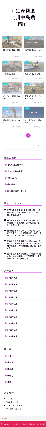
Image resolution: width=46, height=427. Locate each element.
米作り (10, 375)
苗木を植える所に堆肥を (17, 254)
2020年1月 (12, 291)
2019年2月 (12, 336)
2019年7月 (12, 304)
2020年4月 (12, 278)
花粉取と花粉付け (15, 165)
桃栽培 (10, 369)
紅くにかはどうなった (17, 191)
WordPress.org (13, 409)
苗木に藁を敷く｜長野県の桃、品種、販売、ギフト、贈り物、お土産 (24, 212)
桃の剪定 (11, 184)
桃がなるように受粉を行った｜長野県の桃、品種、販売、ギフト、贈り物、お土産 (24, 233)
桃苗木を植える (13, 210)
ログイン (10, 398)
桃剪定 (10, 362)
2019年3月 (12, 330)
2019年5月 (12, 317)
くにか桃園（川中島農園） (23, 17)
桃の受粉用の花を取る (16, 231)
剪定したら (12, 178)
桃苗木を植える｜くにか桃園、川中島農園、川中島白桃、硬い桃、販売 (24, 256)
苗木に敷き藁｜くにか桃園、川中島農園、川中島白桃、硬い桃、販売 (24, 223)
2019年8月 (12, 297)
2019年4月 (12, 323)
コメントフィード (14, 405)
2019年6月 (12, 310)
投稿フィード (12, 402)
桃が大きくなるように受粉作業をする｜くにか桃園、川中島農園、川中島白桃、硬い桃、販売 (24, 243)
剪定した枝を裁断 (15, 171)
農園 (9, 382)
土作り (10, 356)
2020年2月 (12, 284)
